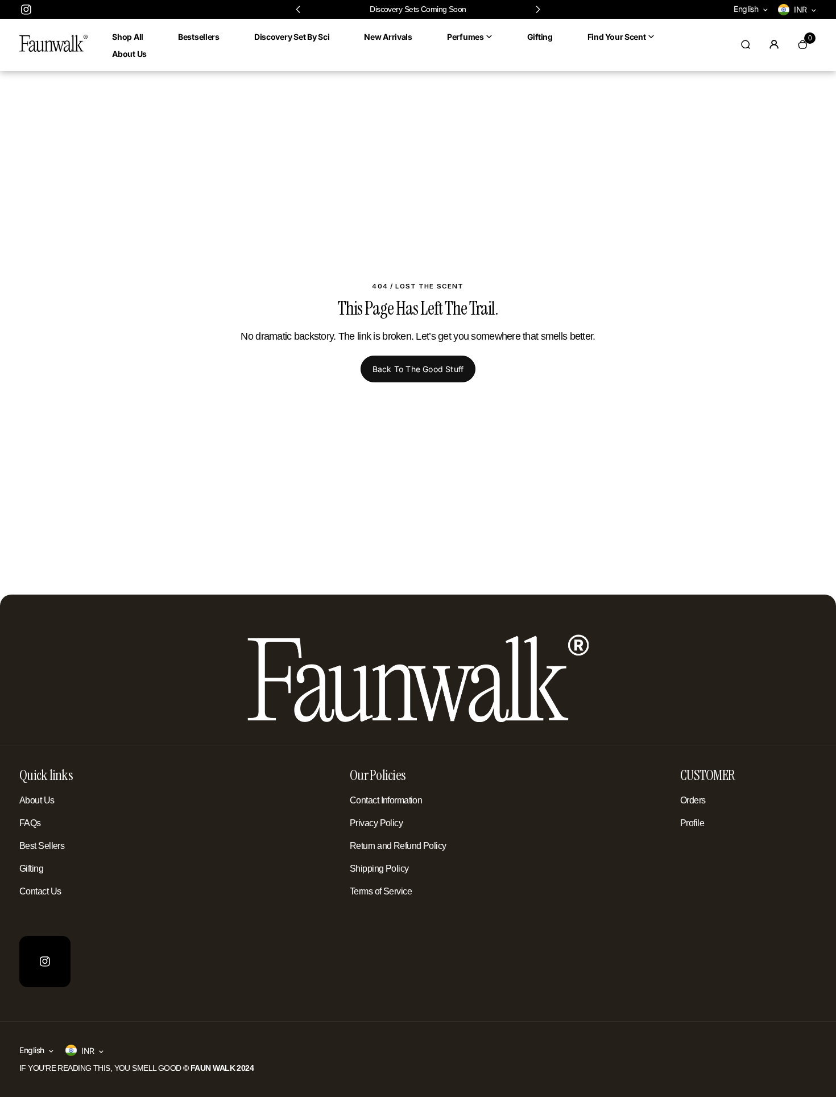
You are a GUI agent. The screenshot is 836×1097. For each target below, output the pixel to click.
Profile (692, 823)
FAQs (30, 823)
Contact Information (386, 800)
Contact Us (40, 891)
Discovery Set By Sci (291, 37)
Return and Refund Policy (398, 846)
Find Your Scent (616, 37)
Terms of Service (381, 891)
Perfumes (465, 37)
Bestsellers (199, 37)
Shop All (127, 37)
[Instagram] (26, 10)
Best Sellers (41, 846)
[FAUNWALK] (53, 48)
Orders (693, 800)
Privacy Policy (376, 823)
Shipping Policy (379, 868)
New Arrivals (388, 37)
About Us (129, 54)
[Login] (774, 44)
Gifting (540, 37)
